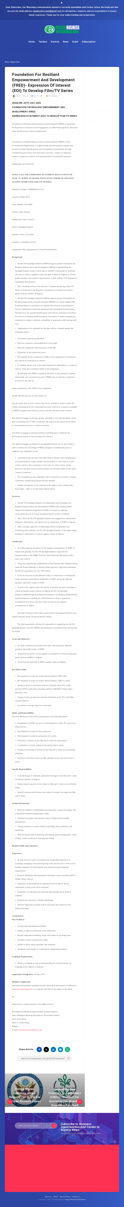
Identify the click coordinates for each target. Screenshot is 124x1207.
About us (48, 1197)
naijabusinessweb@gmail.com (47, 11)
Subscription (88, 41)
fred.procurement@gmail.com (24, 989)
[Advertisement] (106, 87)
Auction (55, 41)
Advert (55, 1197)
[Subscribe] (54, 1125)
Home (32, 41)
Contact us (75, 1197)
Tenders (43, 41)
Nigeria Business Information (75, 1199)
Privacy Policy (65, 1197)
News (66, 41)
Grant (75, 41)
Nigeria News (15, 62)
